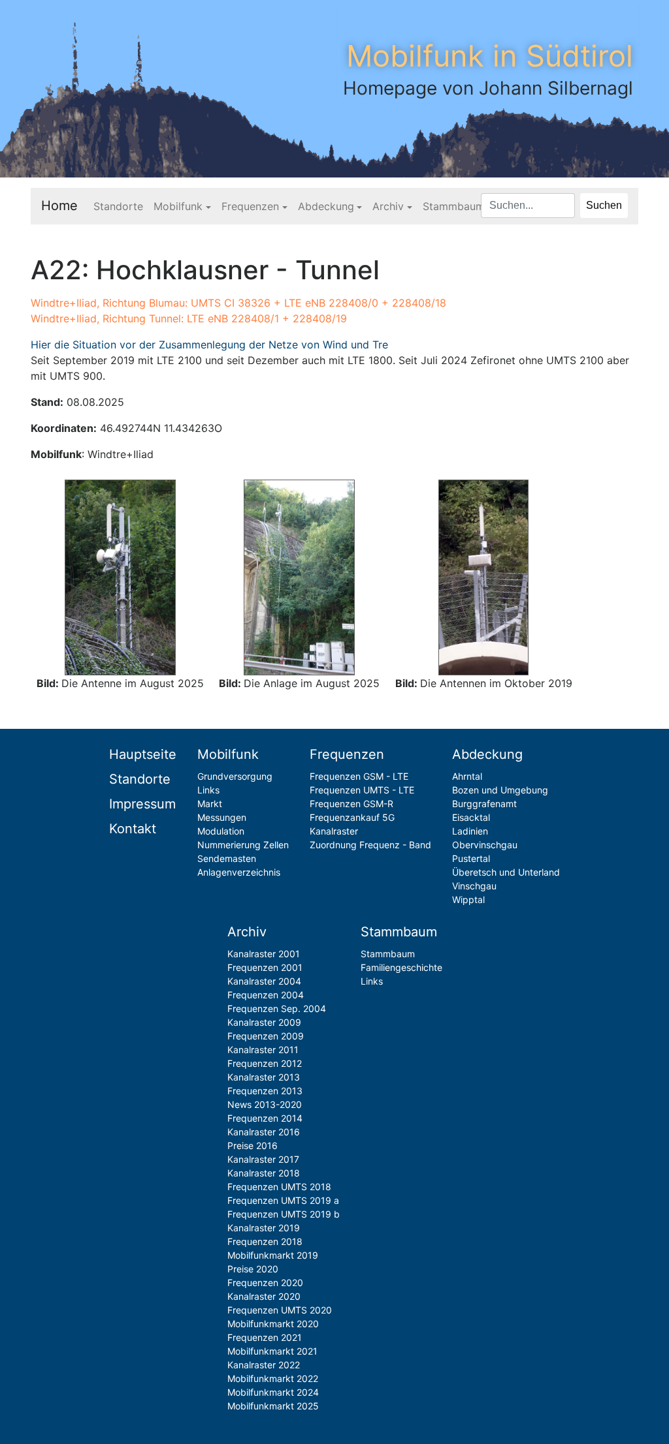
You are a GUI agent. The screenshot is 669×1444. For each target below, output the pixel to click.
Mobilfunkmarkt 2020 (273, 1323)
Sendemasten (226, 858)
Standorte (118, 206)
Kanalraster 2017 (263, 1159)
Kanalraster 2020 (264, 1296)
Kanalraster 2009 (264, 1022)
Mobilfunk (178, 206)
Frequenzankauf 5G (352, 817)
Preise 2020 (252, 1268)
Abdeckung (326, 206)
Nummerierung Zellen (243, 844)
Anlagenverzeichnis (238, 872)
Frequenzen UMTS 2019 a (283, 1200)
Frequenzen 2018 (264, 1241)
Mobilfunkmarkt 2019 (272, 1255)
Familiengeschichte (401, 967)
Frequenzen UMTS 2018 (279, 1186)
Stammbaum (454, 206)
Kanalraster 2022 (263, 1364)
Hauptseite (142, 754)
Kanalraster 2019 (263, 1227)
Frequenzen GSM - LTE (359, 776)
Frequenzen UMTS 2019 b (283, 1214)
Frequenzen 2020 (265, 1282)
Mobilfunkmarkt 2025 (273, 1405)
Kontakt (132, 829)
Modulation (220, 831)
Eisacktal (471, 817)
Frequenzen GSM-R (351, 803)
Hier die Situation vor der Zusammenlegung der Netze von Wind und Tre (209, 344)
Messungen (221, 817)
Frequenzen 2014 (264, 1118)
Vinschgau (474, 885)
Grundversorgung (234, 776)
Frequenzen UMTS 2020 (279, 1309)
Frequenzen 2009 (265, 1035)
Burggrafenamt (484, 803)
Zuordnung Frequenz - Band (370, 844)
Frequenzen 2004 (265, 994)
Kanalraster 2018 (263, 1172)
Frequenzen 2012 (264, 1063)
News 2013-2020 (264, 1104)
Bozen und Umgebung (500, 789)
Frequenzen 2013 (264, 1090)
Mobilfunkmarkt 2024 (273, 1392)
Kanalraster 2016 (263, 1131)
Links (208, 789)
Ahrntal (467, 776)
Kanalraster (334, 831)
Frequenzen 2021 (264, 1337)
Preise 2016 (252, 1145)
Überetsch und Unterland (506, 872)
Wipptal (468, 899)
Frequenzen (250, 206)
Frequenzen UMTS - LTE (362, 789)
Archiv (388, 206)
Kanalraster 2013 (263, 1077)
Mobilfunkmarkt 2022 (272, 1378)
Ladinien (470, 831)
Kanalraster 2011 (263, 1049)
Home (59, 205)
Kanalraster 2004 (264, 981)
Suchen (604, 205)
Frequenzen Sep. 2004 (276, 1008)
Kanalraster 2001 (263, 953)
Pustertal (471, 858)
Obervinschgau (484, 844)
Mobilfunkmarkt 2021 (272, 1351)
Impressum (142, 804)
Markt (209, 803)
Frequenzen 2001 (264, 967)
